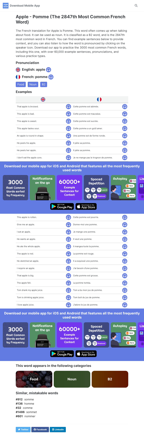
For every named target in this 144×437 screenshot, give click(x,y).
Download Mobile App (25, 5)
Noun (33, 84)
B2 (43, 84)
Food (20, 84)
